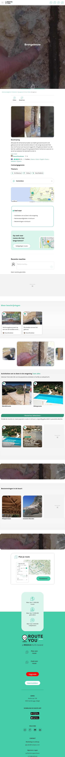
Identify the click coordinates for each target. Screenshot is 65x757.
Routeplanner (43, 578)
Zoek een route (34, 662)
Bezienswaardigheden (6, 92)
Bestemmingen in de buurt (22, 221)
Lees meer (14, 154)
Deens (33, 159)
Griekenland (14, 92)
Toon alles (36, 374)
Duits (37, 159)
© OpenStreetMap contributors (48, 201)
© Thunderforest (38, 201)
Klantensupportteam (33, 753)
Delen (14, 100)
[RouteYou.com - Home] (8, 2)
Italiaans (13, 161)
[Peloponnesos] (11, 506)
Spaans (19, 161)
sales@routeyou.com (33, 745)
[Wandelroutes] (17, 393)
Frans (46, 159)
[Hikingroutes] (48, 393)
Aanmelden (32, 683)
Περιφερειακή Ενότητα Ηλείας (24, 92)
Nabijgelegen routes (22, 246)
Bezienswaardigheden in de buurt (24, 218)
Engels (42, 159)
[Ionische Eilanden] (32, 506)
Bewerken (22, 100)
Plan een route (34, 652)
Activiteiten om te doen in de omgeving (26, 215)
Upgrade (32, 674)
